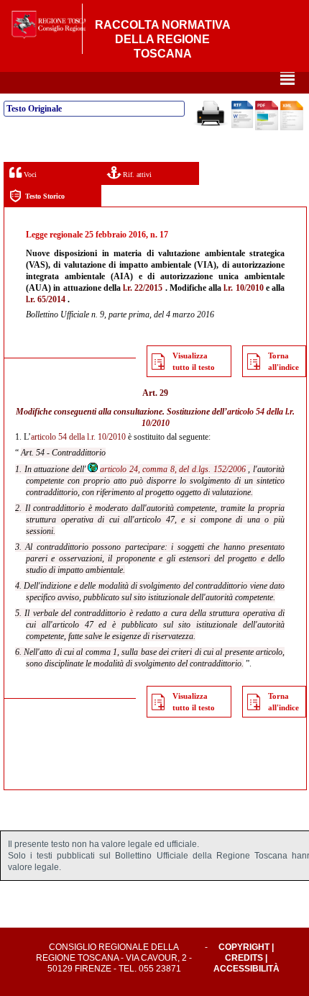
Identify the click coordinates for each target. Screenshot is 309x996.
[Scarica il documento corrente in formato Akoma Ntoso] (291, 127)
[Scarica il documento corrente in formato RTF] (242, 125)
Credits (244, 958)
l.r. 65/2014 (45, 299)
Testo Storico (45, 196)
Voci (29, 174)
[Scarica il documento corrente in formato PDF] (266, 127)
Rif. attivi (136, 174)
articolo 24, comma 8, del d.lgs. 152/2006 (173, 469)
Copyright (243, 947)
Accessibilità (246, 969)
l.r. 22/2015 (142, 288)
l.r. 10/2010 (243, 288)
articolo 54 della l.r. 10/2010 (78, 437)
